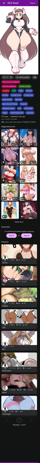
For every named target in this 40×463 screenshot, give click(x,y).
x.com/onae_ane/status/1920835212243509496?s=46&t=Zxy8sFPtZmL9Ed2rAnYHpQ (20, 122)
